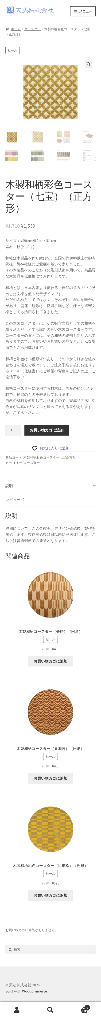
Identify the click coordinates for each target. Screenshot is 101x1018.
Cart (77, 1006)
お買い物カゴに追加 (47, 430)
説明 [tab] (9, 485)
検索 (50, 1010)
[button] (88, 64)
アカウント (17, 1010)
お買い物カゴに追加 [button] (50, 661)
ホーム (16, 29)
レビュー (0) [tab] (15, 499)
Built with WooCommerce (26, 991)
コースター (32, 29)
